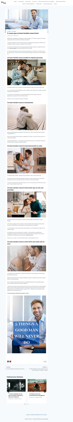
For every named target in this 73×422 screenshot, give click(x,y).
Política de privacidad (35, 414)
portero (25, 288)
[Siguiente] (45, 391)
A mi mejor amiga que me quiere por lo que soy (15, 368)
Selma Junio (10, 35)
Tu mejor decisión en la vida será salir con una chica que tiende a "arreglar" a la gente (38, 369)
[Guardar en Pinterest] (10, 361)
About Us (28, 414)
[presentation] (16, 385)
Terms (41, 414)
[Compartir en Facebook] (8, 361)
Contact (45, 414)
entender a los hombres (11, 31)
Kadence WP (45, 418)
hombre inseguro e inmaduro (16, 132)
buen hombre (25, 46)
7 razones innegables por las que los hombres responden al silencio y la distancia (15, 395)
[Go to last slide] (8, 391)
